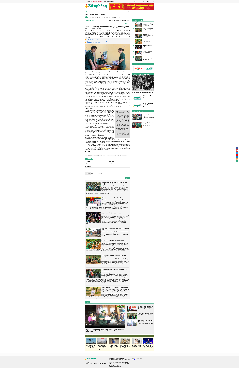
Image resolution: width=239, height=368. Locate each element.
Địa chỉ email (111, 161)
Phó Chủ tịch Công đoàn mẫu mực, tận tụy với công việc (107, 27)
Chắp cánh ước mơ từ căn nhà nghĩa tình (112, 198)
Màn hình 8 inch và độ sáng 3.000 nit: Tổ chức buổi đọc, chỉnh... (113, 347)
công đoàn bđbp (89, 155)
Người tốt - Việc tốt (126, 20)
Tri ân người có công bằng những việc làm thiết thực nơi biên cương (148, 35)
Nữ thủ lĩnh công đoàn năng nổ (93, 39)
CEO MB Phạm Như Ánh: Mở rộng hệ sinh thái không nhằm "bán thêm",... (148, 347)
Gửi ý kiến (127, 178)
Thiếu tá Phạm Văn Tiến (121, 155)
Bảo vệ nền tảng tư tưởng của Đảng (111, 17)
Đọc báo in (136, 64)
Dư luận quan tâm (138, 20)
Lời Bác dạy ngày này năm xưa (114, 20)
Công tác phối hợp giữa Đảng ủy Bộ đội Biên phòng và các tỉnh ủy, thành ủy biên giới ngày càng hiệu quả (145, 308)
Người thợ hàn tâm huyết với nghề (93, 42)
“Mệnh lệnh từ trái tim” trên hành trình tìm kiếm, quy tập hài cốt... (148, 58)
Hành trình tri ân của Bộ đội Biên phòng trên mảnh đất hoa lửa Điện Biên (145, 315)
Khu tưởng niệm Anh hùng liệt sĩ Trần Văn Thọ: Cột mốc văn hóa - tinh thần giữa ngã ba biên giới (145, 322)
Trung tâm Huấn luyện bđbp (99, 155)
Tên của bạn (87, 161)
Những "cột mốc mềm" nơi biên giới (111, 213)
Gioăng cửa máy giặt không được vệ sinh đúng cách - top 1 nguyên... (136, 347)
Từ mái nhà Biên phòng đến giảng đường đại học (114, 287)
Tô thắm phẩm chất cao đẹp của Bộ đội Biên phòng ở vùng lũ (148, 30)
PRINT (128, 23)
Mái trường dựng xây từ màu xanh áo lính (112, 240)
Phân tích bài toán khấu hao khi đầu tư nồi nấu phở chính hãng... (101, 347)
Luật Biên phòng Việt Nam (95, 17)
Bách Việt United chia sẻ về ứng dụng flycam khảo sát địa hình (90, 347)
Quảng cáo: (137, 358)
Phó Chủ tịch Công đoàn (111, 155)
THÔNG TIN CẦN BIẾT (91, 336)
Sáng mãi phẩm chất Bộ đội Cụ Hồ (97, 14)
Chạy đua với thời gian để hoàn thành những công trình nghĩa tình (148, 24)
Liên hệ (133, 359)
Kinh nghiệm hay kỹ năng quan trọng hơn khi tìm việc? (125, 346)
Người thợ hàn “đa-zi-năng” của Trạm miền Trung (97, 41)
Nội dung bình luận (88, 166)
